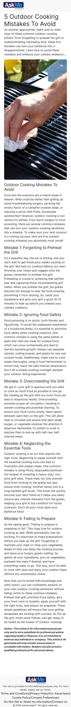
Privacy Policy (39, 693)
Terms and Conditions (15, 693)
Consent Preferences (44, 697)
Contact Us (59, 701)
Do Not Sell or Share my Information (28, 701)
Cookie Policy (21, 697)
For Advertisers (59, 693)
